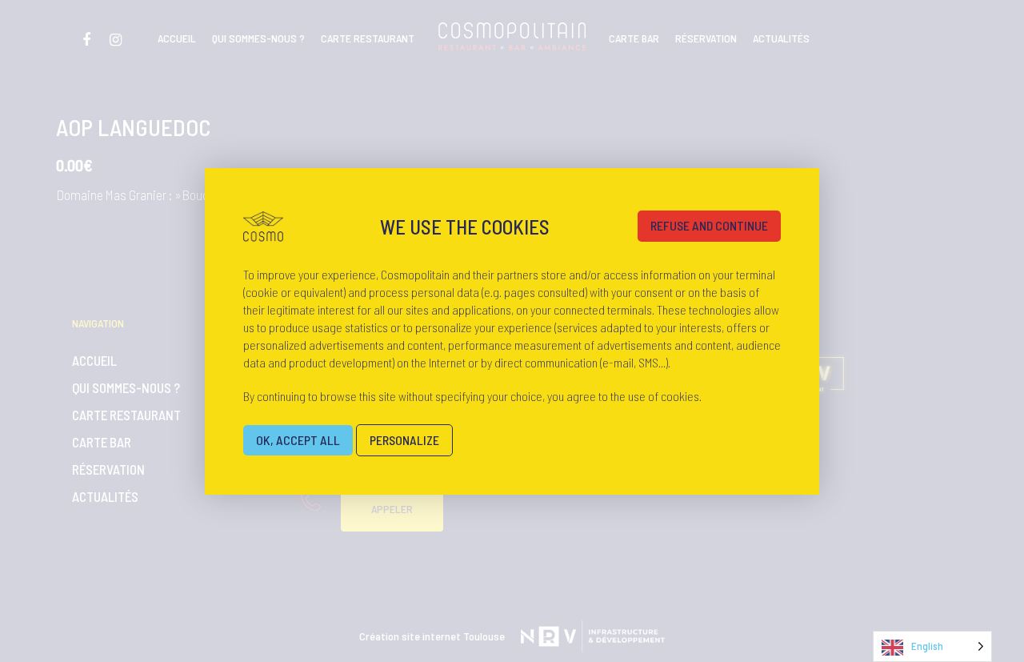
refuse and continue (709, 225)
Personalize (404, 439)
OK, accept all (298, 439)
